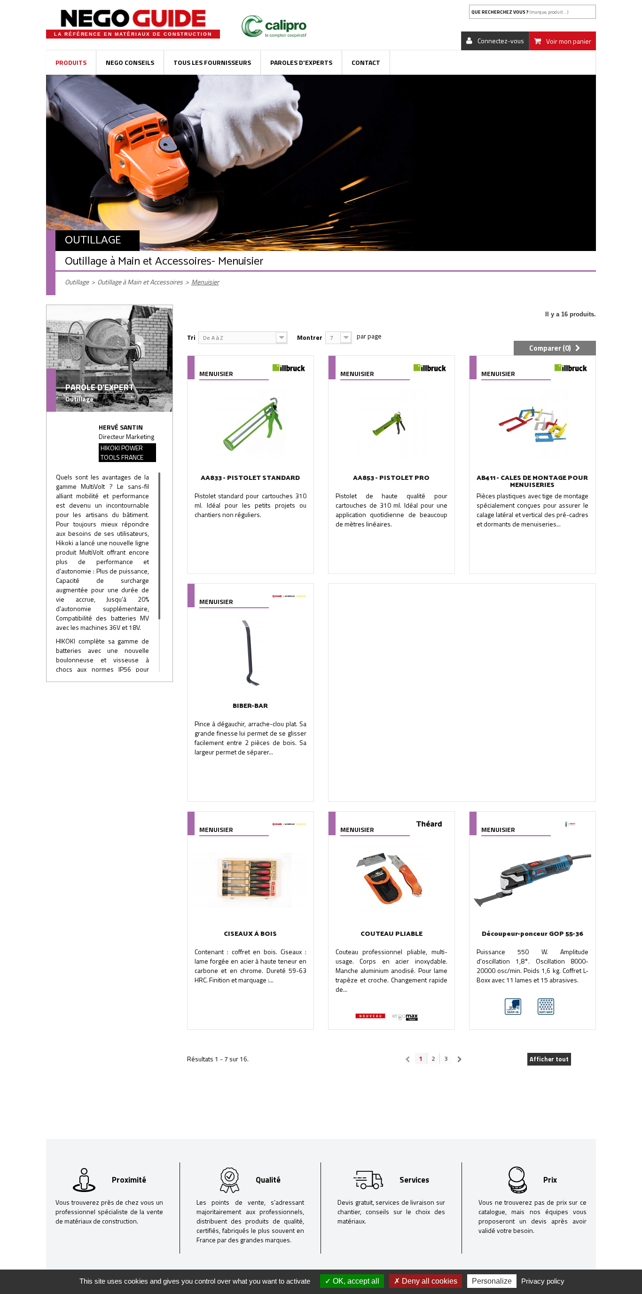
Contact (366, 62)
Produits (70, 62)
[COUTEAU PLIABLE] (391, 880)
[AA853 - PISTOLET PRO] (391, 424)
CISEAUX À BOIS (250, 934)
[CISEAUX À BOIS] (250, 880)
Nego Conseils (130, 62)
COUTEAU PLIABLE (391, 934)
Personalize (492, 1281)
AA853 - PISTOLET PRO (391, 478)
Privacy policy (542, 1281)
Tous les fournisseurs (212, 62)
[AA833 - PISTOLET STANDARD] (250, 424)
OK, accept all (355, 1281)
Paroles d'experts (301, 62)
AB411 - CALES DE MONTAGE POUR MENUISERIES (532, 482)
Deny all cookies (428, 1281)
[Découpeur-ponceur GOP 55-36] (532, 880)
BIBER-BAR (250, 706)
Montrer (309, 337)
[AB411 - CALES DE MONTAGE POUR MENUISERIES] (532, 424)
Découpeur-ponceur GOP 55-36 (532, 934)
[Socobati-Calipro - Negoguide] (133, 18)
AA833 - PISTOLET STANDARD (250, 478)
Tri (191, 337)
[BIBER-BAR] (250, 652)
